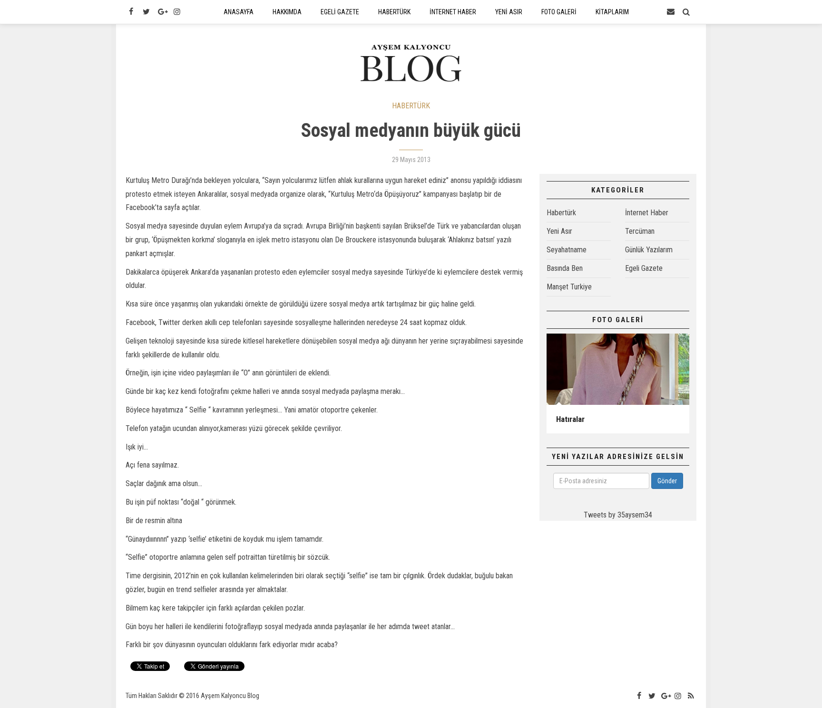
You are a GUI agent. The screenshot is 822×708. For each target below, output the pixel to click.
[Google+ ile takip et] (162, 12)
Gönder (667, 481)
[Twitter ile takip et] (146, 12)
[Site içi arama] (686, 12)
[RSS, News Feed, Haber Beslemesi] (691, 696)
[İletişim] (670, 12)
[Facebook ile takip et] (131, 12)
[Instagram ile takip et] (177, 12)
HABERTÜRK (411, 105)
